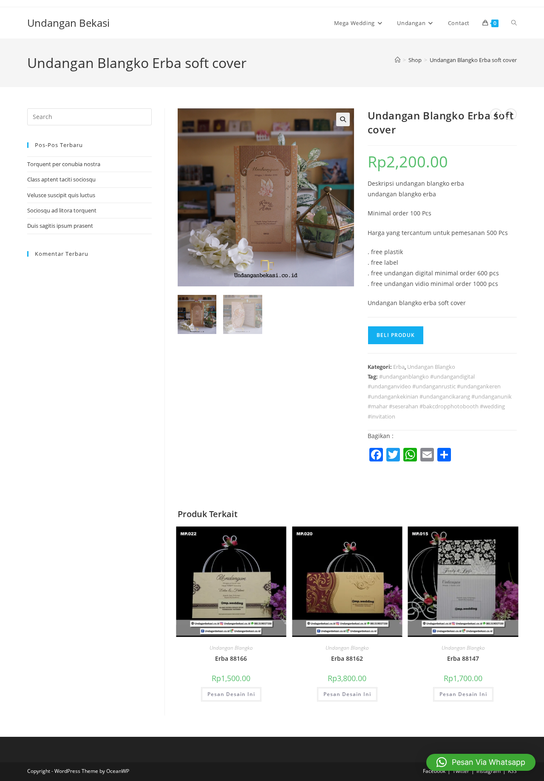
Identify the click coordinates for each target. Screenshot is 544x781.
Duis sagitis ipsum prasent (60, 225)
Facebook (434, 771)
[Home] (397, 60)
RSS (512, 771)
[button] (343, 119)
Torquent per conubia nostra (63, 164)
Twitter (461, 771)
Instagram (488, 771)
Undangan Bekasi (68, 23)
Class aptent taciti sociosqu (61, 179)
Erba (399, 367)
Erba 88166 (231, 658)
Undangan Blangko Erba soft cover (473, 60)
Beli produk (396, 335)
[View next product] (511, 114)
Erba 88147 (463, 658)
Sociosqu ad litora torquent (61, 210)
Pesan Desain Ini (231, 694)
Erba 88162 (347, 658)
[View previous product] (496, 114)
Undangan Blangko (431, 367)
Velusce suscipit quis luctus (61, 195)
